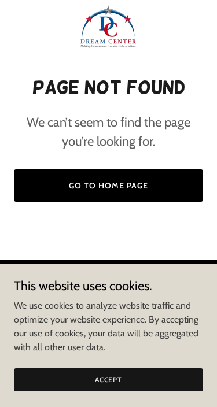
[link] (108, 26)
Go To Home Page (108, 185)
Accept (108, 379)
